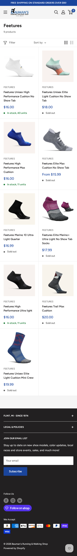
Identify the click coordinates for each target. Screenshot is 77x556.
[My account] (63, 12)
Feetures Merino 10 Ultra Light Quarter (18, 237)
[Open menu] (5, 12)
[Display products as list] (71, 42)
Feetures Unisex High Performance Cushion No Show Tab (19, 96)
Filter (12, 42)
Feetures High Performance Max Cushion (14, 168)
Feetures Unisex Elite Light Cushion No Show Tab (56, 96)
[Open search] (56, 12)
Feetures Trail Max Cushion (53, 308)
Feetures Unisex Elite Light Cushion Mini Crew (18, 375)
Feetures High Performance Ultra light (18, 308)
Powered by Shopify (14, 548)
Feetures (9, 87)
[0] (70, 12)
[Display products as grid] (66, 42)
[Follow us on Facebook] (6, 500)
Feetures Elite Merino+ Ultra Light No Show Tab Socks (57, 239)
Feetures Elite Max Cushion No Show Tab (55, 165)
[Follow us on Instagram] (12, 500)
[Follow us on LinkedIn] (19, 500)
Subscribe (15, 471)
